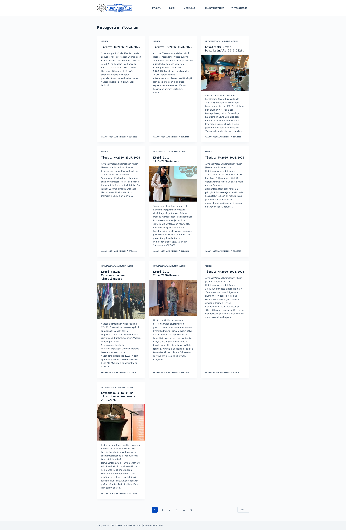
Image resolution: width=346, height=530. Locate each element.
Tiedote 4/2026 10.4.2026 (224, 271)
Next (242, 510)
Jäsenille (189, 8)
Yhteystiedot (239, 8)
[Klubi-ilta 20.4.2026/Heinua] (173, 298)
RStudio (159, 525)
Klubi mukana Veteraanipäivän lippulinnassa (113, 275)
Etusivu (156, 8)
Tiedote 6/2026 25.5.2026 (120, 157)
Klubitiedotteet (214, 8)
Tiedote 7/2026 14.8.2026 (172, 47)
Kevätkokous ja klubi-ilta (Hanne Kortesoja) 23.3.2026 (119, 396)
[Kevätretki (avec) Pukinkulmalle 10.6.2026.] (225, 73)
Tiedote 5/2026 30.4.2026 (224, 157)
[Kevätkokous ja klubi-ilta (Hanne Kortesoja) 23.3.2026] (121, 422)
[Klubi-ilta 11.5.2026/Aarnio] (173, 184)
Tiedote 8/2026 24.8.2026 (120, 47)
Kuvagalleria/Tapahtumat (217, 41)
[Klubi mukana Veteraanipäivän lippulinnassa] (121, 301)
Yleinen (104, 41)
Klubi (171, 8)
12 (191, 510)
